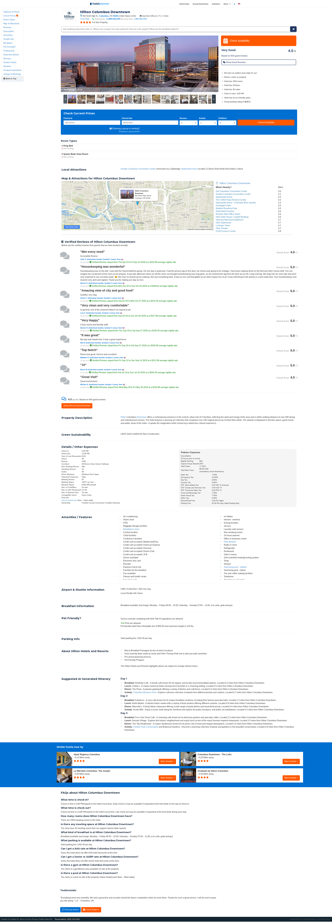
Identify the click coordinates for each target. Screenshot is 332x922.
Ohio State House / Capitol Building (232, 217)
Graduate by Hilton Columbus (213, 771)
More (226, 4)
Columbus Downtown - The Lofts (214, 754)
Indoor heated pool (69, 500)
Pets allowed (230, 542)
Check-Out (127, 118)
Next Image (210, 64)
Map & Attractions (11, 23)
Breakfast (7, 43)
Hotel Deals (184, 4)
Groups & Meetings (12, 74)
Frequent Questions (12, 70)
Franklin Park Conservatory (145, 727)
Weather (7, 66)
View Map (84, 19)
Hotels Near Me (45, 919)
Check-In (68, 118)
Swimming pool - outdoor (235, 567)
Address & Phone (11, 12)
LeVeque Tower (223, 225)
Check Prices (9, 16)
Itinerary (7, 58)
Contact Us (6, 919)
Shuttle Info (8, 39)
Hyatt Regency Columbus (87, 754)
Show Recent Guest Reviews (76, 405)
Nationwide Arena (189, 169)
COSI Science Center (226, 231)
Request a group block (129, 131)
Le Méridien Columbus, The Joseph (92, 771)
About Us (15, 919)
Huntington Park (223, 205)
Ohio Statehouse (223, 222)
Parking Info (8, 51)
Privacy (35, 919)
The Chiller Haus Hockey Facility (231, 200)
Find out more (71, 909)
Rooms (183, 118)
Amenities (8, 35)
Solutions (216, 4)
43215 (115, 16)
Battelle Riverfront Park (226, 208)
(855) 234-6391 (73, 919)
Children (222, 118)
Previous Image (69, 64)
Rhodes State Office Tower (228, 214)
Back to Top (10, 79)
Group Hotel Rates (200, 4)
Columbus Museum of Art (144, 692)
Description (8, 31)
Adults (202, 118)
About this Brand (11, 54)
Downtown (141, 417)
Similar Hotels (9, 62)
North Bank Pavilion (225, 211)
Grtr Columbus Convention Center (231, 191)
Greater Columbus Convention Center (138, 169)
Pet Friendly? (9, 47)
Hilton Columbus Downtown (235, 183)
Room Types (9, 19)
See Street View (72, 227)
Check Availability (266, 122)
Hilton (123, 417)
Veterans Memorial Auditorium (229, 220)
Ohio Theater (222, 228)
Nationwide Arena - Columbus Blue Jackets (236, 202)
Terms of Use (25, 919)
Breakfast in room (131, 529)
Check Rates (91, 909)
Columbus (104, 16)
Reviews (7, 27)
